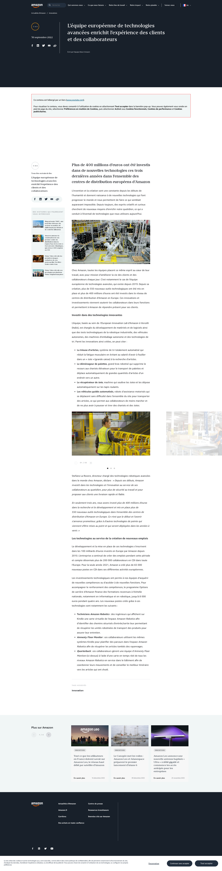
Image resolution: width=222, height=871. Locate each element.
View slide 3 (114, 468)
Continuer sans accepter (179, 863)
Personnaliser (154, 863)
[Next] (90, 462)
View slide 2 (111, 468)
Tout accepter (206, 863)
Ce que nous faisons (96, 5)
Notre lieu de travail (117, 5)
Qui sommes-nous (75, 5)
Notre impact (135, 5)
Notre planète (151, 5)
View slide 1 (107, 468)
